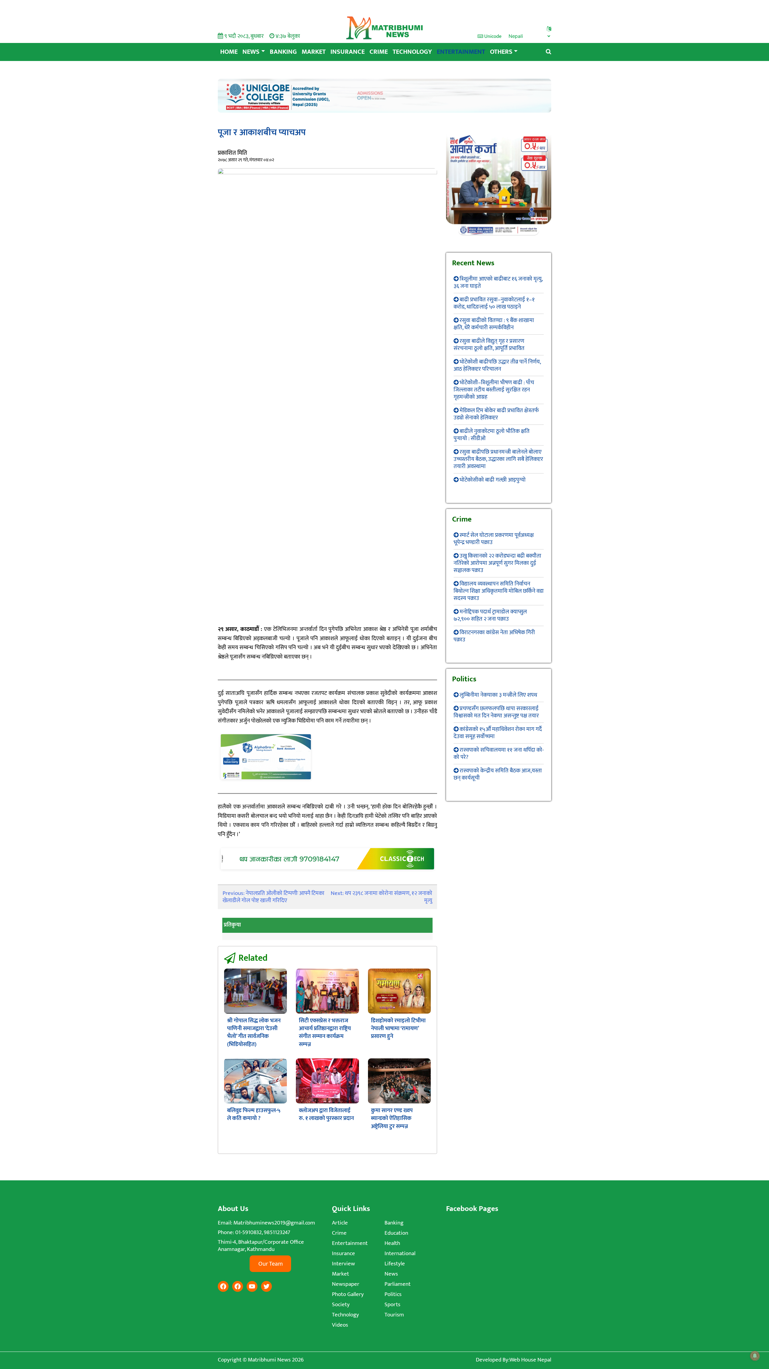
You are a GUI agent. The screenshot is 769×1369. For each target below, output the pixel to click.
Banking (283, 51)
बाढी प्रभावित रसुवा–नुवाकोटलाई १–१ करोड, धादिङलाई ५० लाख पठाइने (494, 303)
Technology (412, 51)
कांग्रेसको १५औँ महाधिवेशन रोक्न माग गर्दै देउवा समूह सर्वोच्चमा (498, 733)
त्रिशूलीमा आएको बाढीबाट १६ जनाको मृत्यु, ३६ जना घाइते (498, 282)
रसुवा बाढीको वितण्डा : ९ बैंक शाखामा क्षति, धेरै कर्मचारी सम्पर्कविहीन (494, 324)
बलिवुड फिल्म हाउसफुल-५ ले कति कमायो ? (254, 1114)
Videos (340, 1325)
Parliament (397, 1284)
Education (396, 1233)
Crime (378, 51)
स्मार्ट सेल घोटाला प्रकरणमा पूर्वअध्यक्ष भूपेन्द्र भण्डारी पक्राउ (494, 539)
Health (392, 1243)
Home (229, 51)
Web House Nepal (530, 1359)
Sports (392, 1304)
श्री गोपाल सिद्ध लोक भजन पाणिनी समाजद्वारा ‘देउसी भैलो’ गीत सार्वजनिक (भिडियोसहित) (254, 1032)
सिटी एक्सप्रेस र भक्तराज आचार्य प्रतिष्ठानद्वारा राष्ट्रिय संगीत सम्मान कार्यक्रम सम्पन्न (325, 1032)
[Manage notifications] (755, 1356)
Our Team (270, 1264)
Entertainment (461, 51)
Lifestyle (394, 1263)
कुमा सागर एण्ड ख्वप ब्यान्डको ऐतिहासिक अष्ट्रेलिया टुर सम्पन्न (392, 1118)
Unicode (492, 36)
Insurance (347, 51)
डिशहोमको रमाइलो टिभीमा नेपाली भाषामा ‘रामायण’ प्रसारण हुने (398, 1028)
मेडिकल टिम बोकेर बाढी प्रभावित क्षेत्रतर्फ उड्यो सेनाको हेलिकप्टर (496, 414)
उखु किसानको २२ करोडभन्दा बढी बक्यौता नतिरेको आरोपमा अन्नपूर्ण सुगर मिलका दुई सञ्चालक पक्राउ (497, 563)
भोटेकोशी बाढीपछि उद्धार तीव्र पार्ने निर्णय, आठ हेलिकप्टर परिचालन (497, 365)
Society (341, 1304)
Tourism (394, 1314)
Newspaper (345, 1284)
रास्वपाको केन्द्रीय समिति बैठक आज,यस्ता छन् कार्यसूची (498, 774)
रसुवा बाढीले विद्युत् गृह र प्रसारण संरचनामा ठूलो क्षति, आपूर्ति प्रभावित (489, 344)
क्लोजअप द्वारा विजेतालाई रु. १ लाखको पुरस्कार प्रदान (326, 1114)
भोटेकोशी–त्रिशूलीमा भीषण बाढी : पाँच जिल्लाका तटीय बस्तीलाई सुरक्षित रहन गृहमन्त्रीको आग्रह (494, 390)
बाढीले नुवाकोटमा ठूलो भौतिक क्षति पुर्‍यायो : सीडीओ (492, 435)
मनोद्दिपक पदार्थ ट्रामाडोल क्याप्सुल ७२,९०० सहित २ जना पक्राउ (490, 615)
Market (314, 51)
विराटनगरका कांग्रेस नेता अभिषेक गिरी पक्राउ (494, 636)
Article (340, 1223)
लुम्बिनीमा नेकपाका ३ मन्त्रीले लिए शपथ (498, 695)
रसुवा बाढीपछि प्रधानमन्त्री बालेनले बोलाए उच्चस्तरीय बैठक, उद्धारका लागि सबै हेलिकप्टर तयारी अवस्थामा (498, 459)
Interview (343, 1263)
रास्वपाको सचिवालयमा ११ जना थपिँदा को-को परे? (499, 753)
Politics (393, 1294)
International (399, 1253)
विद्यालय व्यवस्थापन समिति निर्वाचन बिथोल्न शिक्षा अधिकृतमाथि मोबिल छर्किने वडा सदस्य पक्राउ (499, 591)
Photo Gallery (348, 1294)
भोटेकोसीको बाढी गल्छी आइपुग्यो (493, 480)
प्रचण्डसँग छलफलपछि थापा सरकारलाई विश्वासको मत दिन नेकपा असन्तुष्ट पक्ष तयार (496, 712)
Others (501, 51)
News (251, 51)
